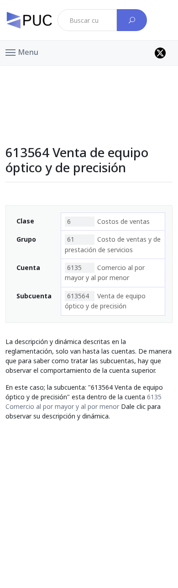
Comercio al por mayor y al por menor (105, 272)
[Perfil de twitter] (160, 53)
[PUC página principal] (29, 20)
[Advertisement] (89, 86)
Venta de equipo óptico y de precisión (105, 300)
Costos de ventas (108, 221)
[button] (22, 51)
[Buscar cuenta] (132, 20)
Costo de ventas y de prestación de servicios (113, 244)
